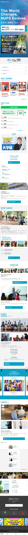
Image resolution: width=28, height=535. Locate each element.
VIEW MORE (19, 130)
